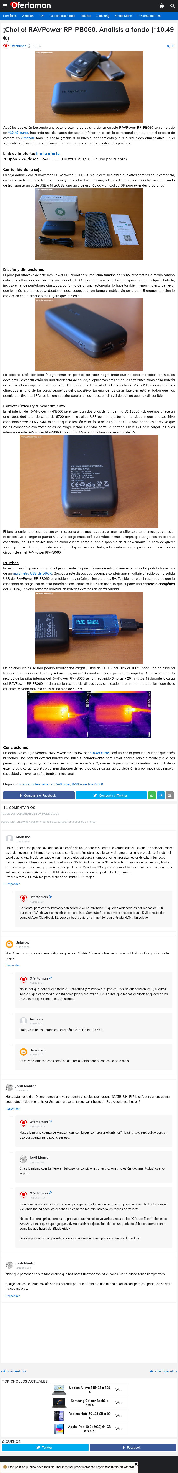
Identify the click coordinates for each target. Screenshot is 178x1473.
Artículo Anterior (14, 1371)
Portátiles (10, 16)
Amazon (28, 16)
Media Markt (123, 16)
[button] (5, 6)
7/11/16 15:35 (37, 982)
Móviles (86, 16)
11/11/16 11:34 (23, 1268)
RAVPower (62, 784)
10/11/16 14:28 (37, 1126)
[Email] (170, 795)
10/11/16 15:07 (37, 1162)
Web (118, 1390)
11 (173, 46)
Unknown (23, 942)
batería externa (42, 784)
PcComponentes (149, 16)
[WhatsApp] (152, 795)
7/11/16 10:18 (22, 841)
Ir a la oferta (48, 153)
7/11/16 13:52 (22, 947)
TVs (41, 16)
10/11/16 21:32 (37, 1198)
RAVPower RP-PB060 (87, 784)
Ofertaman (39, 897)
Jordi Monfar (25, 1086)
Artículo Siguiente (162, 1371)
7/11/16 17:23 (37, 1054)
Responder (13, 884)
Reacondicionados (62, 16)
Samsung (102, 16)
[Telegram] (161, 795)
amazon (24, 784)
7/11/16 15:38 (37, 901)
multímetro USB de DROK (32, 573)
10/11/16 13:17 (23, 1090)
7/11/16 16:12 (37, 1023)
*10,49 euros (18, 133)
